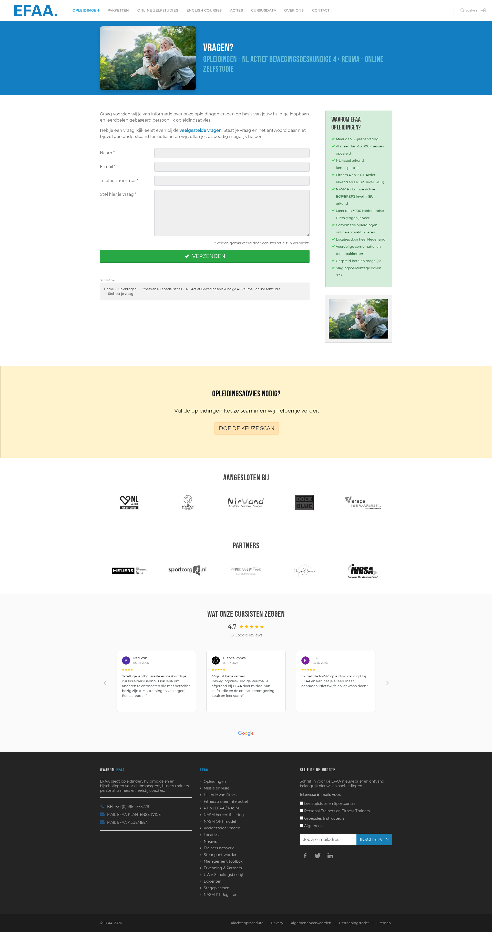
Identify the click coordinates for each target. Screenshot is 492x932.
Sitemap (383, 923)
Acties (236, 10)
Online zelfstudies (157, 10)
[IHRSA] (363, 570)
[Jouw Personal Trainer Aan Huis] (304, 570)
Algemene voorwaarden (311, 923)
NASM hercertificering (224, 814)
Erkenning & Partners (223, 868)
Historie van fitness (221, 795)
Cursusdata (263, 10)
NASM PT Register (220, 894)
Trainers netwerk (219, 848)
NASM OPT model (220, 821)
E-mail (108, 166)
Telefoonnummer (119, 180)
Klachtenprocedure (247, 923)
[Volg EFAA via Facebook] (305, 855)
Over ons (294, 10)
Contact (321, 10)
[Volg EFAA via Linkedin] (330, 855)
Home (109, 289)
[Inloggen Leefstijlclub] (483, 11)
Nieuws (210, 841)
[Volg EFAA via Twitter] (317, 855)
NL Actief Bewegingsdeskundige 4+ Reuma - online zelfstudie (233, 289)
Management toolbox (223, 861)
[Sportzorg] (188, 570)
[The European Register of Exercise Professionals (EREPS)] (363, 502)
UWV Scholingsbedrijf (223, 874)
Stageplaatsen (216, 888)
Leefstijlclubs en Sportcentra (329, 803)
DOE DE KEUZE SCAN (246, 428)
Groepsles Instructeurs (324, 818)
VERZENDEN (208, 256)
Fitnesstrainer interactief (226, 801)
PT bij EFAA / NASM (221, 808)
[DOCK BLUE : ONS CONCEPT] (304, 502)
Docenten (212, 881)
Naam (107, 152)
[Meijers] (129, 570)
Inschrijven (374, 839)
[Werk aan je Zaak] (246, 570)
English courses (204, 10)
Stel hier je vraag (118, 194)
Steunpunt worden (220, 854)
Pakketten (118, 10)
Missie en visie (216, 788)
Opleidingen (86, 10)
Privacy (277, 923)
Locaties (211, 834)
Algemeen (313, 825)
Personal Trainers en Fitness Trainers (336, 811)
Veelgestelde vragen (222, 828)
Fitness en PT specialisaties (161, 289)
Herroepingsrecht (354, 923)
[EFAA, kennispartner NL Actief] (129, 502)
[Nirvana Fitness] (246, 502)
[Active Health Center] (187, 502)
